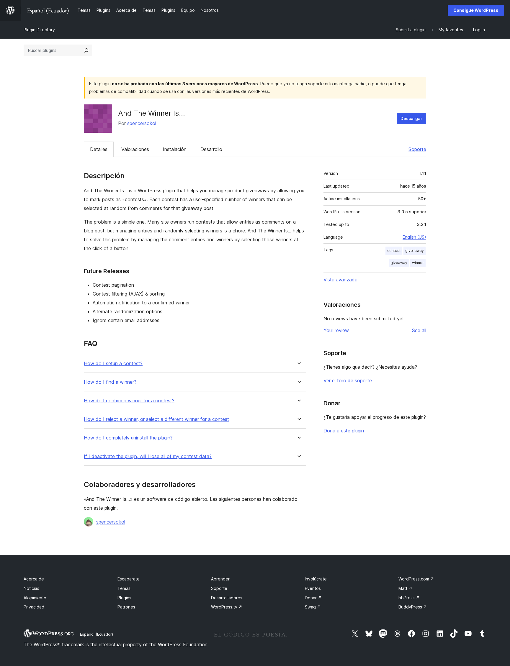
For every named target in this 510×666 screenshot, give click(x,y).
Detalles (98, 149)
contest (394, 250)
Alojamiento (35, 597)
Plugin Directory (39, 29)
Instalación (175, 149)
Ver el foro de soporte (347, 380)
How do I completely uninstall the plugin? (128, 438)
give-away (414, 250)
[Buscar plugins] (86, 50)
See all (419, 330)
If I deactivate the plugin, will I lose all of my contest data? (148, 456)
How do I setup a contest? (113, 363)
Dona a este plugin (343, 431)
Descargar (411, 118)
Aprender (220, 578)
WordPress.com (416, 578)
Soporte (417, 149)
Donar (313, 597)
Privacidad (34, 606)
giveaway (398, 262)
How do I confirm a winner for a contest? (129, 400)
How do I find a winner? (110, 382)
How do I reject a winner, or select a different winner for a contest (156, 419)
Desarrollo (211, 149)
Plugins (124, 597)
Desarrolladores (226, 597)
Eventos (313, 588)
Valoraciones (135, 149)
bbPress (409, 597)
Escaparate (128, 578)
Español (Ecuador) (96, 634)
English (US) (414, 237)
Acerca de (34, 578)
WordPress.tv (226, 606)
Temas (123, 588)
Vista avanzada (340, 280)
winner (418, 262)
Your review (336, 330)
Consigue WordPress (475, 10)
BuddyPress (412, 606)
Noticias (31, 588)
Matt (405, 588)
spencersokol (141, 123)
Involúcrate (316, 578)
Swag (313, 606)
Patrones (126, 606)
